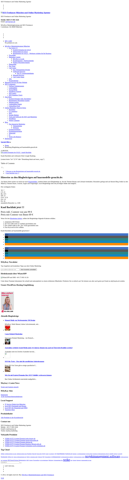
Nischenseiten (4, 457)
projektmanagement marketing (67, 456)
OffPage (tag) (10, 456)
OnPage (28, 456)
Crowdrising (51, 453)
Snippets (31, 460)
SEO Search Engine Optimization (17, 460)
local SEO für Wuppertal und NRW (16, 408)
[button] (6, 235)
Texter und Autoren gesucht (9, 387)
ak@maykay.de (10, 22)
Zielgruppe (78, 460)
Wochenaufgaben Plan (58, 460)
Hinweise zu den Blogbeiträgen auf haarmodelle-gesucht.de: (23, 171)
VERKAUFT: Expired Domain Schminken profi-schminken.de (25, 446)
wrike (66, 459)
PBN (43, 456)
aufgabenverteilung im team (10, 453)
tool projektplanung (44, 460)
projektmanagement (56, 457)
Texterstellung (36, 460)
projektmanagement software (102, 456)
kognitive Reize (89, 453)
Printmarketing (48, 456)
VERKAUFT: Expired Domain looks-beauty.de (20, 438)
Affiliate (3, 453)
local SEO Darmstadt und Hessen (15, 406)
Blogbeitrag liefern (16, 218)
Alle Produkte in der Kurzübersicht (12, 417)
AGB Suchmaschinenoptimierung (11, 396)
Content (47, 453)
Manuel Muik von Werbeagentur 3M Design (20, 320)
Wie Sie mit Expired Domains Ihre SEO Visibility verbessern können (28, 375)
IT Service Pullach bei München (15, 404)
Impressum (4, 395)
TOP (2, 478)
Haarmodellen (32, 182)
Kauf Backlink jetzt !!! (12, 173)
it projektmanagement (81, 453)
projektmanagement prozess (79, 456)
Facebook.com (68, 453)
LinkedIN (111, 453)
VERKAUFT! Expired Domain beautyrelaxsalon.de (21, 440)
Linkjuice (115, 453)
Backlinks (29, 453)
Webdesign (51, 460)
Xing (71, 460)
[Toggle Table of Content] (2, 168)
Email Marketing (61, 453)
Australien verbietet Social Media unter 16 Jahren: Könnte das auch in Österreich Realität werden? (39, 348)
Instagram (74, 453)
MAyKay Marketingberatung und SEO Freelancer (38, 475)
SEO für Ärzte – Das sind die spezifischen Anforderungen (24, 361)
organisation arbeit (34, 456)
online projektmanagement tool (20, 456)
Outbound (40, 456)
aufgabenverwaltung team (22, 453)
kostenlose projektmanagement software (101, 453)
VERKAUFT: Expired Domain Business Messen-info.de (23, 444)
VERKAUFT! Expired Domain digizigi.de (18, 442)
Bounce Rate (39, 453)
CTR (55, 453)
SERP (27, 460)
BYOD (43, 453)
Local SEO (120, 453)
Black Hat (34, 453)
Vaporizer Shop (10, 410)
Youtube (74, 460)
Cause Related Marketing (13, 334)
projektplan (5, 460)
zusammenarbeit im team (86, 460)
